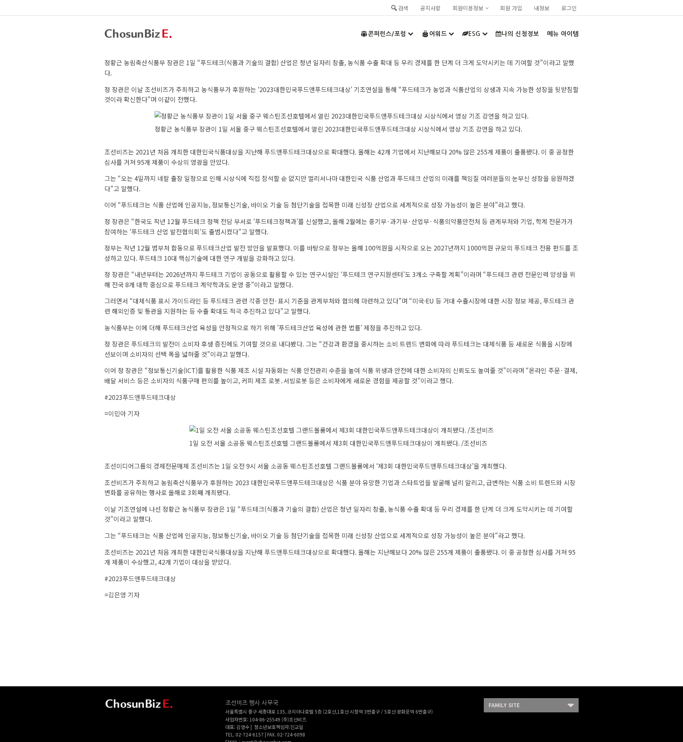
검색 (403, 8)
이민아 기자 (124, 413)
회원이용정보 (468, 8)
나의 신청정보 (520, 34)
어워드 (438, 34)
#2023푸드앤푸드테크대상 (140, 397)
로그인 (569, 8)
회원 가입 (511, 8)
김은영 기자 (124, 594)
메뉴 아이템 (563, 34)
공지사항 (430, 8)
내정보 (541, 8)
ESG (474, 34)
